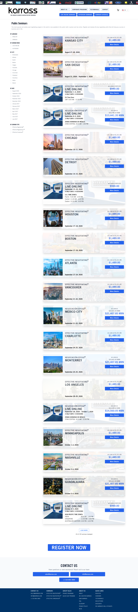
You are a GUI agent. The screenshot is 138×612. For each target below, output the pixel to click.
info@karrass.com (87, 574)
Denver (14, 83)
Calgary (14, 65)
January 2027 (15, 103)
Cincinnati (15, 72)
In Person (15, 48)
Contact (105, 9)
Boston (14, 62)
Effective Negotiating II (18, 129)
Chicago (14, 70)
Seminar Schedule (101, 14)
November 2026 (16, 98)
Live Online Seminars (68, 14)
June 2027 (15, 116)
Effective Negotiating (18, 127)
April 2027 (15, 111)
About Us (64, 9)
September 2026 (16, 93)
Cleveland (14, 75)
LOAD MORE (84, 530)
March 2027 (15, 109)
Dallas (13, 80)
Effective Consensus (17, 132)
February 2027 (16, 106)
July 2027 (15, 119)
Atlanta (14, 57)
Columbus (14, 77)
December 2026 (16, 101)
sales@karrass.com (51, 574)
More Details (114, 45)
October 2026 (15, 96)
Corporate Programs (79, 9)
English (14, 36)
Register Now (69, 547)
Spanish (14, 39)
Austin (14, 60)
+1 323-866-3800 (69, 580)
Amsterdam (15, 54)
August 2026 (15, 91)
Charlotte (14, 67)
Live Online (15, 45)
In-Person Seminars (85, 14)
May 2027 (15, 114)
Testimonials (94, 9)
